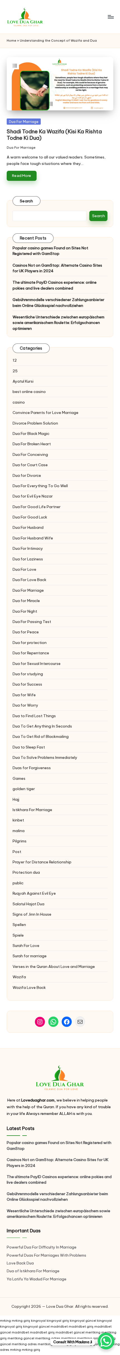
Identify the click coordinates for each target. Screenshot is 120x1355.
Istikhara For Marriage (32, 809)
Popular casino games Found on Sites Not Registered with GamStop (50, 250)
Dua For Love (24, 569)
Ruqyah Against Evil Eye (34, 893)
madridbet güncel (70, 1332)
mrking (5, 1321)
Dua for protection (30, 642)
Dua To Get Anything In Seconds (43, 726)
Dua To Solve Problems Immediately (45, 757)
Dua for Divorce (27, 475)
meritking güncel (21, 1338)
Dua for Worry (25, 705)
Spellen (19, 924)
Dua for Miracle (26, 600)
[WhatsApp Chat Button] (106, 1341)
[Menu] (110, 16)
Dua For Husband (28, 527)
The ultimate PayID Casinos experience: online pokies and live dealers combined (55, 285)
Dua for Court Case (30, 464)
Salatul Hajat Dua (28, 903)
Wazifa (20, 976)
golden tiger (24, 788)
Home (11, 40)
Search (26, 200)
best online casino (29, 391)
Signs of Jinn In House (32, 914)
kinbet (18, 820)
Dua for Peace (26, 631)
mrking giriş (21, 1321)
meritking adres (47, 1338)
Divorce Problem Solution (35, 423)
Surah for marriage (30, 955)
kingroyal (38, 1321)
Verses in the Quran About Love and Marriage (54, 966)
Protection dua (26, 872)
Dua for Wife (24, 694)
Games (19, 778)
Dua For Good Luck (30, 517)
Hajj (16, 799)
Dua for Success (27, 684)
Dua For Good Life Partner (37, 506)
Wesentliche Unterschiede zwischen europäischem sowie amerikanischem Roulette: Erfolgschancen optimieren (58, 322)
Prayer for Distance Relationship (42, 861)
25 (15, 370)
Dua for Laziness (28, 559)
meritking (92, 1332)
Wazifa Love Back (29, 987)
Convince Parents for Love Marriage (45, 412)
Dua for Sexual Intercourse (37, 663)
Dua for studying (28, 673)
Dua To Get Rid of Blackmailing (41, 736)
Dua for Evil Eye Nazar (33, 496)
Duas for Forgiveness (32, 767)
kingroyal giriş (58, 1321)
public (18, 882)
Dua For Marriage (24, 121)
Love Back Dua (20, 1263)
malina (19, 830)
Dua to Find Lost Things (34, 715)
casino (19, 402)
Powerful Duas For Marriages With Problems (46, 1255)
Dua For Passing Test (32, 621)
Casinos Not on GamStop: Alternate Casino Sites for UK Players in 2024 (57, 268)
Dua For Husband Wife (33, 538)
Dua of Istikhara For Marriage (33, 1270)
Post (17, 851)
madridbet (59, 1326)
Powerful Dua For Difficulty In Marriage (41, 1247)
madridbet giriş (81, 1326)
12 (15, 360)
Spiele (18, 935)
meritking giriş (88, 1338)
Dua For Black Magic (31, 433)
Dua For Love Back (29, 579)
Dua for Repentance (31, 652)
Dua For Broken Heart (32, 443)
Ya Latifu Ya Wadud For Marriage (37, 1278)
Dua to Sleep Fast (29, 747)
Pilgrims (20, 841)
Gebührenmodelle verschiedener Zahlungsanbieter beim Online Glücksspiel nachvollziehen (58, 302)
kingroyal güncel (83, 1321)
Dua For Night (25, 611)
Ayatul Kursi (23, 381)
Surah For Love (26, 945)
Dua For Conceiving (30, 454)
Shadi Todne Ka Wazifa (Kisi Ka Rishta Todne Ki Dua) (54, 134)
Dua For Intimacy (28, 548)
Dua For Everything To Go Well (40, 485)
